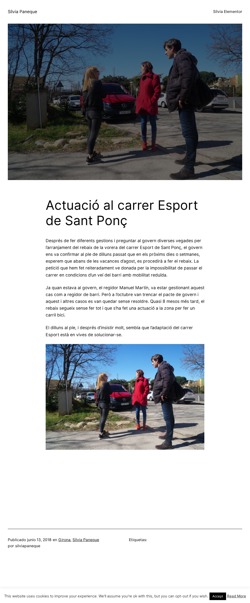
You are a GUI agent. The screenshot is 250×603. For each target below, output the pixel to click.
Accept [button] (217, 596)
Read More (236, 596)
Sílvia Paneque (22, 11)
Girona (64, 539)
